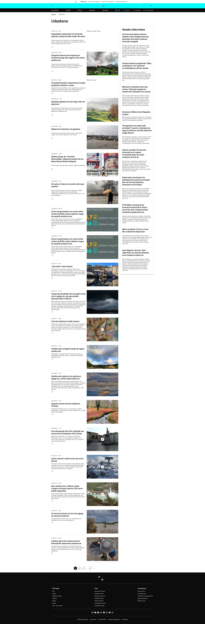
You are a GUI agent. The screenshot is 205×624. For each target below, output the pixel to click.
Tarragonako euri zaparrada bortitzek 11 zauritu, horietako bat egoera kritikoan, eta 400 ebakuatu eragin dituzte (137, 129)
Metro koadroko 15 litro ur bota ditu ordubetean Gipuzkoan (135, 230)
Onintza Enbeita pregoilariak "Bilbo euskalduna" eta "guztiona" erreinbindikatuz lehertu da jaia (136, 65)
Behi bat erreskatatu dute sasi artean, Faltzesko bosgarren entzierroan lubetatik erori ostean (136, 89)
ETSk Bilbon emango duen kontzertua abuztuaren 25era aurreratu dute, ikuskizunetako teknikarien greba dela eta (135, 208)
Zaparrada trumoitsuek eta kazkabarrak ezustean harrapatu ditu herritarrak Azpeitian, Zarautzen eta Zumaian (136, 181)
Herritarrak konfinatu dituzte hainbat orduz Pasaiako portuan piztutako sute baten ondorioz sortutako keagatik (135, 38)
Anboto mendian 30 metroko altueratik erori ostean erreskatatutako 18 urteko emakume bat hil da (134, 153)
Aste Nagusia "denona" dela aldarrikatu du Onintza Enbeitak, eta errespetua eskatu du (135, 252)
